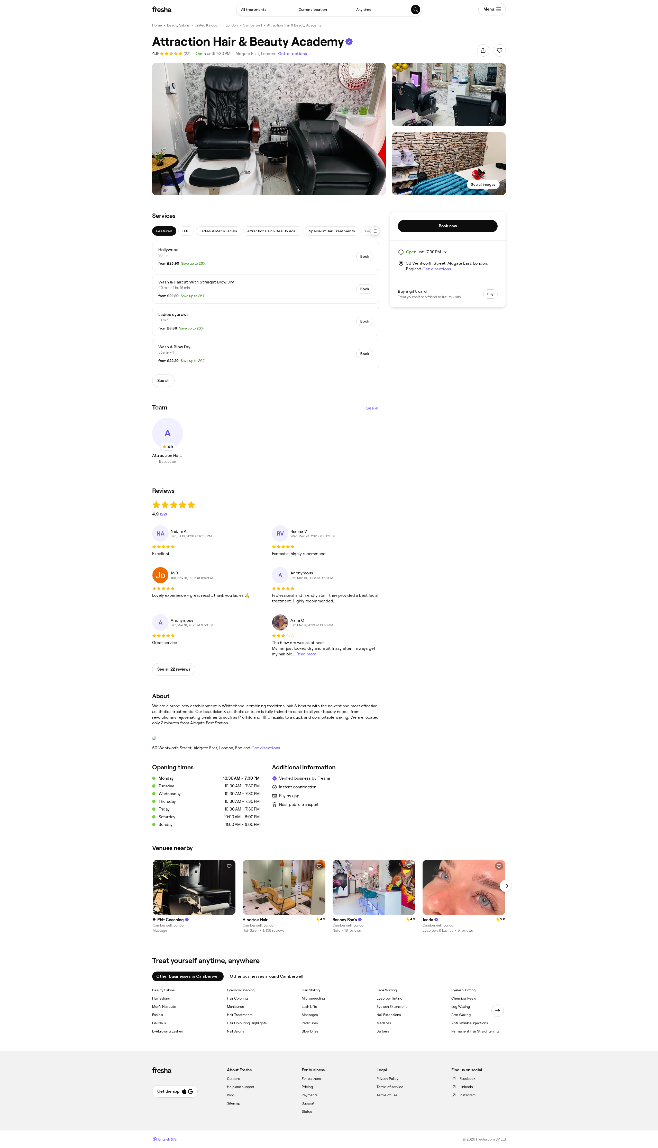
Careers (233, 1078)
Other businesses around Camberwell (266, 976)
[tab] (164, 231)
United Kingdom (208, 25)
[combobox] (265, 9)
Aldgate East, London (255, 53)
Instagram (468, 1095)
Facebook (467, 1078)
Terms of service (390, 1087)
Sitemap (233, 1103)
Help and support (240, 1087)
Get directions (292, 53)
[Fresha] (161, 9)
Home (157, 25)
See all (372, 408)
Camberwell (252, 25)
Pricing (307, 1087)
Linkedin (466, 1087)
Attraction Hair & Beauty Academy (294, 25)
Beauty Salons (178, 25)
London (232, 25)
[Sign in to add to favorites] (500, 50)
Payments (310, 1095)
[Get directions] (265, 738)
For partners (311, 1078)
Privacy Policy (387, 1078)
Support (308, 1103)
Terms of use (387, 1095)
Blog (230, 1095)
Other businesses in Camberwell (188, 976)
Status (307, 1111)
